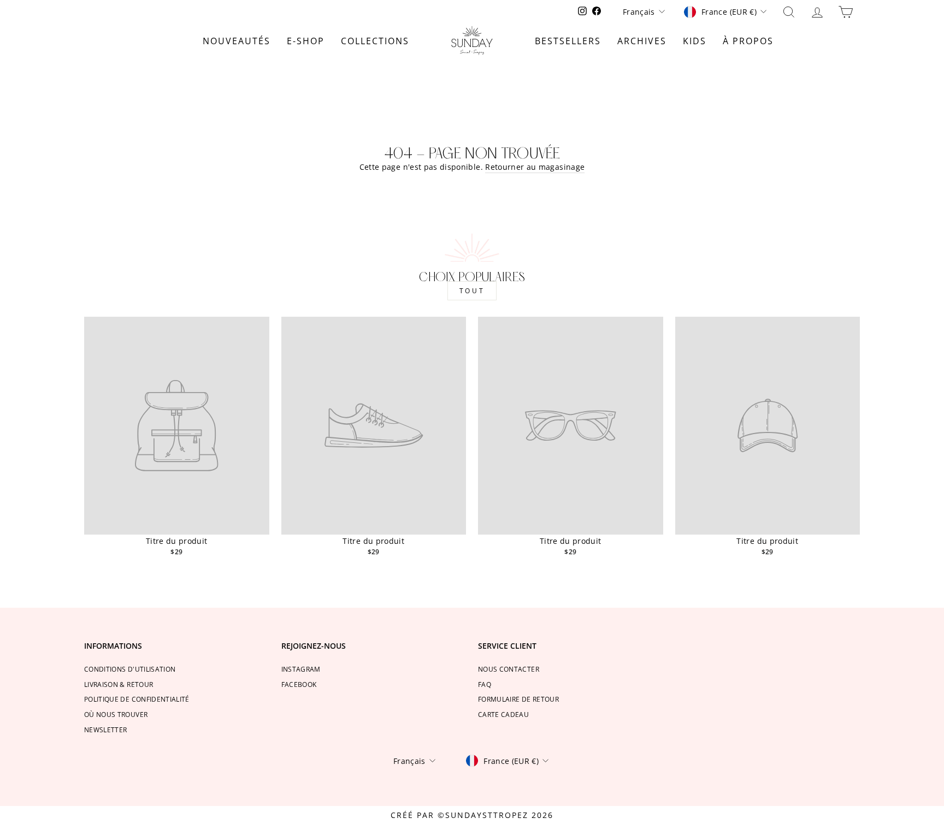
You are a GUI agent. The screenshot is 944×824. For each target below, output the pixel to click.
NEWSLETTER (105, 729)
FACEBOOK (299, 684)
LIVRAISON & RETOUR (118, 684)
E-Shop (305, 41)
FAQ (484, 684)
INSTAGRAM (301, 669)
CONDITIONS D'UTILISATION (129, 669)
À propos (748, 41)
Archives (641, 41)
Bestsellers (568, 41)
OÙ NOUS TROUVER (116, 714)
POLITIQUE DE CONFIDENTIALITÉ (137, 699)
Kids (694, 41)
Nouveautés (236, 41)
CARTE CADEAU (503, 714)
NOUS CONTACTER (508, 669)
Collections (375, 41)
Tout (472, 290)
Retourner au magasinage (535, 167)
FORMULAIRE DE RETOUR (518, 699)
